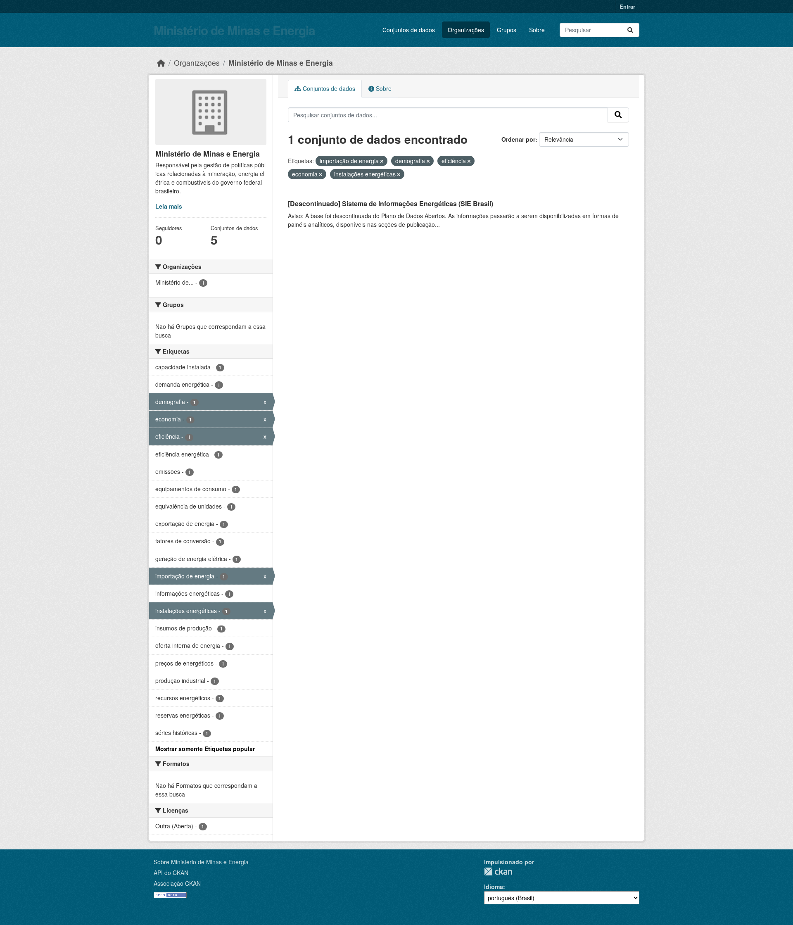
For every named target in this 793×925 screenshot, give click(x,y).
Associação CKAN (177, 883)
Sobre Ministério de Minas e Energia (201, 862)
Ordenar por (518, 139)
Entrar (627, 6)
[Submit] (630, 30)
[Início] (161, 62)
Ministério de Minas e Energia (234, 30)
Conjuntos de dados (408, 30)
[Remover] (381, 161)
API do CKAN (171, 872)
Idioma (493, 886)
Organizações (466, 30)
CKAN (498, 871)
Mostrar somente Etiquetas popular (205, 748)
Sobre (537, 30)
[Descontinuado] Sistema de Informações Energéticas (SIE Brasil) (390, 203)
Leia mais (168, 206)
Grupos (506, 30)
